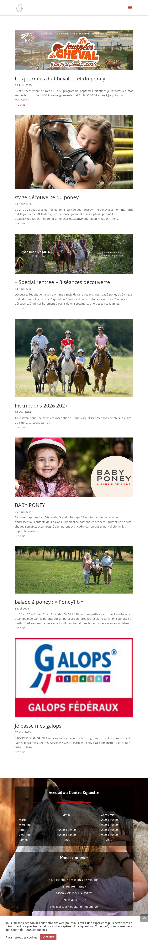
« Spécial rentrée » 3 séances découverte (62, 282)
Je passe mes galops (38, 725)
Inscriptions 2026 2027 (41, 405)
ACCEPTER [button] (48, 937)
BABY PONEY (30, 505)
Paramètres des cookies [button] (21, 937)
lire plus (20, 104)
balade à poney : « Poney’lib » (49, 601)
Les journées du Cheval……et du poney (60, 78)
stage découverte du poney (47, 197)
